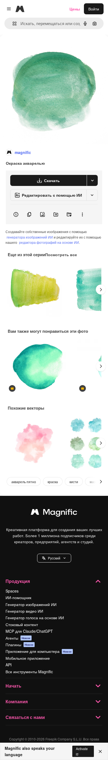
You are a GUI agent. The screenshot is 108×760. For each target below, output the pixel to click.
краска (53, 481)
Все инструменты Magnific (29, 671)
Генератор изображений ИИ (31, 604)
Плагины (20, 644)
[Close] (100, 751)
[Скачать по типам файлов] (92, 180)
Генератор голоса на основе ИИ (35, 617)
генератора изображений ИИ (30, 237)
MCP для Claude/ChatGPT (29, 631)
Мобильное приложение (28, 658)
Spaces (12, 591)
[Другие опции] (82, 214)
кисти (74, 481)
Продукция (18, 581)
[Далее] (101, 289)
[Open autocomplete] (12, 23)
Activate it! (82, 751)
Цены (75, 9)
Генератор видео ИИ (24, 611)
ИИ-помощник (18, 597)
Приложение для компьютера (39, 651)
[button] (54, 558)
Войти (93, 9)
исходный (37, 47)
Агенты (18, 638)
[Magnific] (54, 513)
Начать (13, 686)
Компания (17, 701)
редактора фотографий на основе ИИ (49, 242)
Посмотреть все (61, 254)
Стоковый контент (22, 624)
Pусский (54, 558)
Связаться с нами (25, 717)
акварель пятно (23, 481)
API (9, 664)
